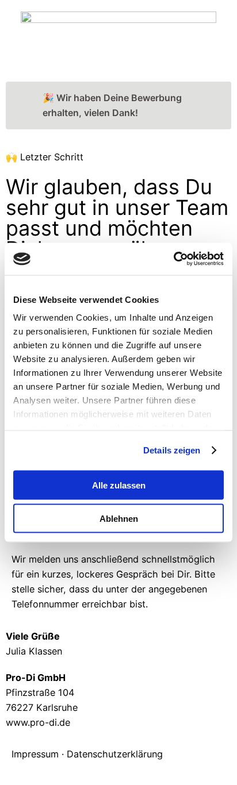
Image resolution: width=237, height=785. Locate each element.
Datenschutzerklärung (115, 754)
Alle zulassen (119, 485)
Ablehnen (119, 519)
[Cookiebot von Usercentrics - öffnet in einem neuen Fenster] (173, 259)
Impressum (35, 754)
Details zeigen (171, 450)
